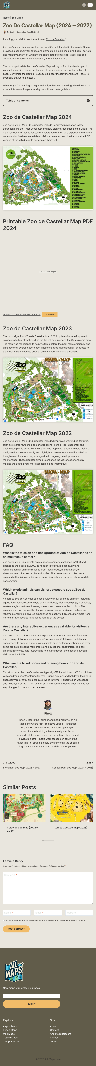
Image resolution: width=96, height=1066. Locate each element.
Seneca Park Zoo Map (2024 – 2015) (72, 765)
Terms (53, 1041)
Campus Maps (11, 1041)
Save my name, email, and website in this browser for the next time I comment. (46, 920)
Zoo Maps (17, 17)
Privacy (54, 1037)
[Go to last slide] (7, 816)
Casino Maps (10, 1037)
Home (6, 17)
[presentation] (24, 808)
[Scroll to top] (92, 1057)
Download (49, 314)
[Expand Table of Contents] (88, 100)
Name (8, 912)
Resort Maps (10, 1030)
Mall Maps (9, 1033)
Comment (10, 874)
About (53, 1026)
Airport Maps (10, 1026)
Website (71, 912)
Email (39, 912)
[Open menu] (90, 5)
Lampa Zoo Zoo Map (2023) (70, 827)
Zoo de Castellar (55, 39)
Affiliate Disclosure (60, 1033)
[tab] (43, 841)
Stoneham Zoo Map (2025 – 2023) (22, 765)
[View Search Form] (84, 5)
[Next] (89, 816)
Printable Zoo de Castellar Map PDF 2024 (21, 314)
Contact (54, 1030)
